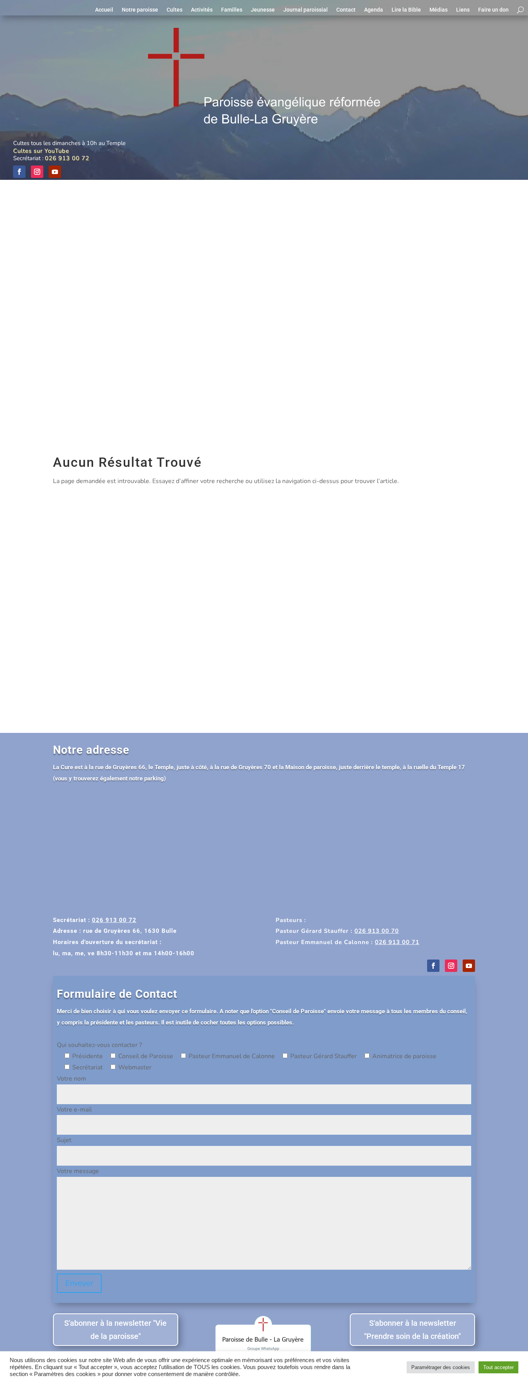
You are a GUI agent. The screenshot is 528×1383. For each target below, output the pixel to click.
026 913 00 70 (376, 931)
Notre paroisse (140, 10)
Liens (463, 10)
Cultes (174, 10)
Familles (231, 10)
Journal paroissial (305, 10)
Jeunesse (263, 10)
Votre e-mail (74, 1109)
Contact (346, 10)
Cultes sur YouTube (41, 151)
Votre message (78, 1171)
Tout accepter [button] (498, 1367)
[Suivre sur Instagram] (37, 172)
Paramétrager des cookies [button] (440, 1367)
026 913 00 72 (67, 158)
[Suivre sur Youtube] (55, 172)
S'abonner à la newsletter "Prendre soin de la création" (412, 1329)
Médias (438, 10)
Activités (202, 10)
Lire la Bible (406, 10)
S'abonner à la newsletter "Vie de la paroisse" (115, 1329)
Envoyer (79, 1283)
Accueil (104, 10)
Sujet (64, 1140)
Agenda (373, 10)
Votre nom (71, 1078)
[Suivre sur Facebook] (19, 172)
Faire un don (493, 10)
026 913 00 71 (397, 942)
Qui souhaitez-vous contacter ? (99, 1045)
